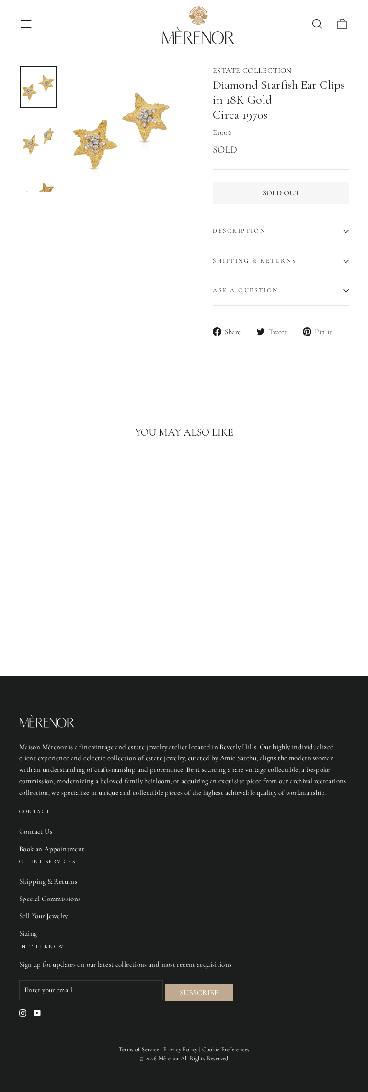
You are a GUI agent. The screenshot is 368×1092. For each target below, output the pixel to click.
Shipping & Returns (254, 260)
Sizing (28, 933)
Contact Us (35, 831)
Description (239, 231)
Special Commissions (50, 898)
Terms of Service (139, 1049)
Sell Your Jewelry (43, 916)
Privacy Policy (180, 1049)
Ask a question (245, 290)
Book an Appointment (52, 848)
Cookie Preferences (225, 1049)
